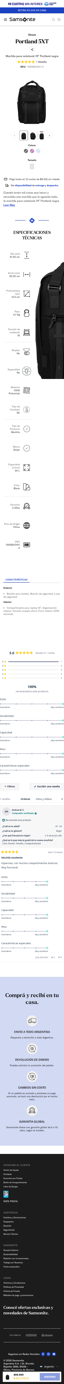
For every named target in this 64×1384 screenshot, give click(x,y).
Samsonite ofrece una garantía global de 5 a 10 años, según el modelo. (32, 1129)
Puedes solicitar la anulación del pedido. (32, 1065)
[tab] (16, 580)
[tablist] (32, 580)
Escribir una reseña (50, 787)
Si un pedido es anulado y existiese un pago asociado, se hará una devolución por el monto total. (32, 1096)
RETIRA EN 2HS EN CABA (32, 10)
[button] (32, 62)
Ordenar (26, 799)
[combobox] (49, 1366)
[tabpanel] (32, 613)
